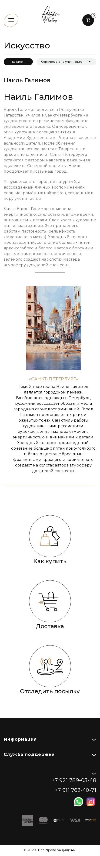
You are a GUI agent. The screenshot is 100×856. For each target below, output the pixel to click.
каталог (18, 61)
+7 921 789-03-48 (74, 780)
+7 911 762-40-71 (75, 790)
